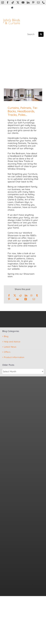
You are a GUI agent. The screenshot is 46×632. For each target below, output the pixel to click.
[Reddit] (20, 295)
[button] (13, 34)
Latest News (10, 347)
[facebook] (7, 2)
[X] (14, 295)
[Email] (33, 299)
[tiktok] (13, 2)
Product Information (14, 357)
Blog (6, 336)
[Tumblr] (36, 295)
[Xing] (25, 299)
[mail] (38, 2)
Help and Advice (12, 341)
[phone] (43, 2)
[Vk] (17, 299)
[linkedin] (28, 2)
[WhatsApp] (31, 295)
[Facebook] (9, 295)
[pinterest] (33, 2)
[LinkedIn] (26, 295)
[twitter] (18, 2)
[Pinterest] (9, 299)
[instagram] (2, 2)
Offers (7, 352)
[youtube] (23, 2)
